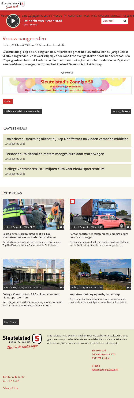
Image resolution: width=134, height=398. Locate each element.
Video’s (58, 15)
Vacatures (90, 15)
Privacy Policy (10, 388)
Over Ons (103, 15)
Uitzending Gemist (40, 15)
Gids (24, 15)
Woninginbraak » (121, 111)
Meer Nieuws (10, 322)
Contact (116, 15)
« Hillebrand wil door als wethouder (22, 111)
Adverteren (75, 15)
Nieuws (5, 15)
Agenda (15, 15)
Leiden (7, 101)
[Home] (13, 4)
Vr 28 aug (129, 15)
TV (65, 15)
